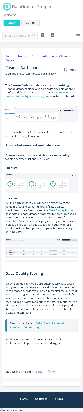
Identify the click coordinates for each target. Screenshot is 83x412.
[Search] (33, 36)
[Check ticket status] (42, 35)
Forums (58, 399)
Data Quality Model (61, 210)
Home (24, 399)
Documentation (43, 56)
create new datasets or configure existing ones (36, 94)
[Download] (34, 207)
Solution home (16, 56)
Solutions (41, 399)
